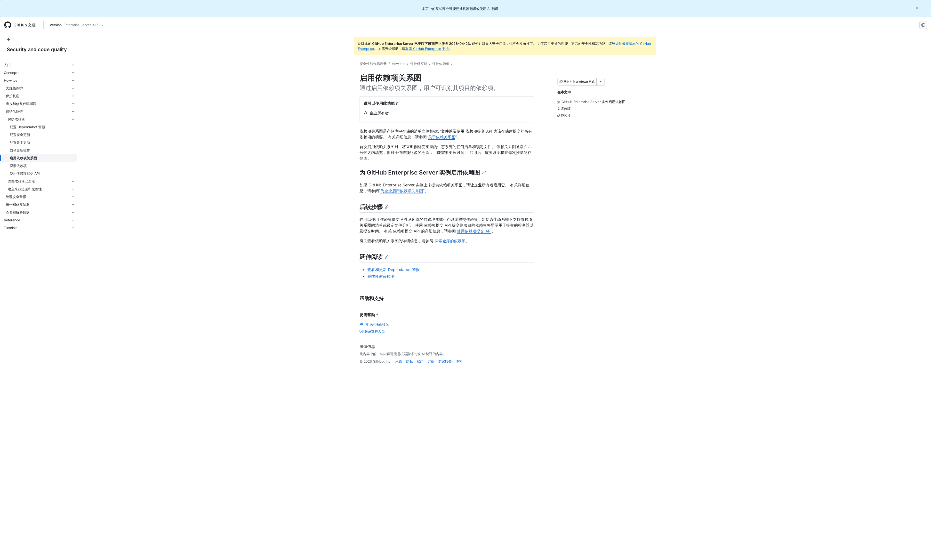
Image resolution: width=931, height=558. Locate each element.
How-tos (398, 64)
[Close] (917, 8)
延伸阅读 (371, 256)
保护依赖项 (440, 64)
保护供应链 (418, 64)
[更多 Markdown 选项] (600, 82)
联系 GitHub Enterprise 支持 (427, 49)
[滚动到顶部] (920, 547)
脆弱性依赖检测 (380, 276)
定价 (430, 361)
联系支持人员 (374, 331)
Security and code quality (37, 49)
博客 (459, 361)
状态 (420, 361)
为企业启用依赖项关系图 (401, 190)
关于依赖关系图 (441, 137)
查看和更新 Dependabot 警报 (393, 269)
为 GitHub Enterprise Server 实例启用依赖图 (420, 172)
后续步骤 (371, 206)
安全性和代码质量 (373, 64)
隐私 (409, 361)
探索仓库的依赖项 (450, 240)
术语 (398, 361)
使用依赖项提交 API (474, 231)
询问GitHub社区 (376, 324)
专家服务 (445, 361)
